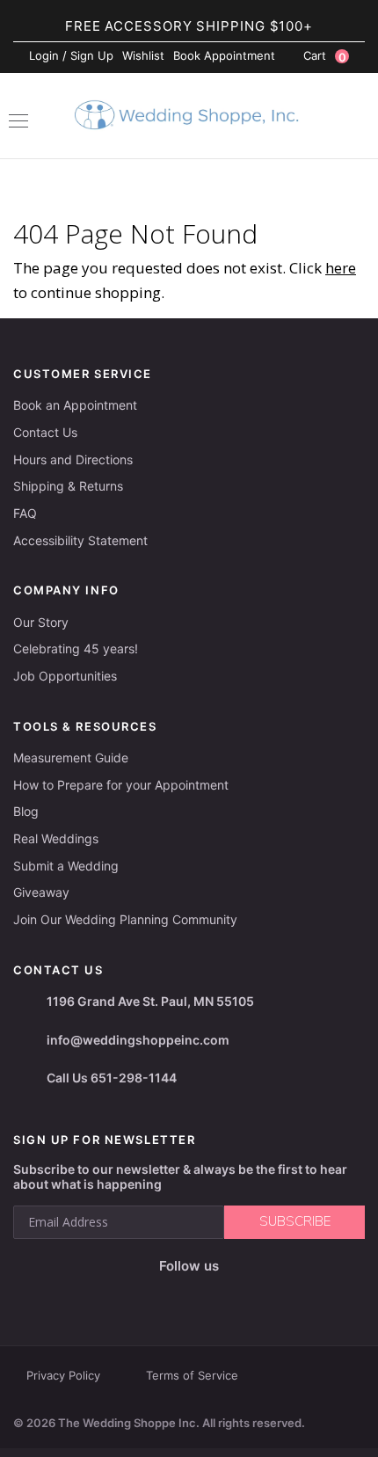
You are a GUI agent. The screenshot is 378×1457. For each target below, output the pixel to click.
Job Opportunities (65, 675)
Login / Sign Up (71, 55)
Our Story (41, 622)
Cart (324, 56)
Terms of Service (192, 1375)
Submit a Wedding (66, 865)
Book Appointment (224, 55)
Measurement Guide (70, 757)
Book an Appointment (75, 404)
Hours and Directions (73, 459)
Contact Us (45, 432)
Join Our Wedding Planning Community (125, 919)
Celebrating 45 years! (75, 648)
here (340, 268)
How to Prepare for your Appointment (121, 784)
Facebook (126, 1294)
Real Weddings (55, 838)
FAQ (25, 513)
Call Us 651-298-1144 (112, 1077)
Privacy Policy (63, 1375)
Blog (26, 811)
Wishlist (143, 55)
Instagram (161, 1293)
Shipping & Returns (68, 485)
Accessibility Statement (80, 540)
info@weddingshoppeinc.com (138, 1039)
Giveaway (41, 892)
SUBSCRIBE (295, 1221)
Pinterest (245, 1294)
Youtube (202, 1293)
